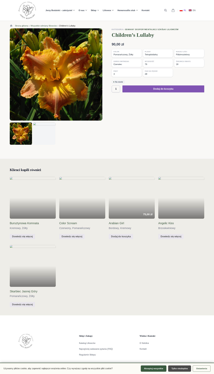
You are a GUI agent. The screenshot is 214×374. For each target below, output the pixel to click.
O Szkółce (144, 343)
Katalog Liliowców (87, 343)
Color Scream (68, 223)
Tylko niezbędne (179, 368)
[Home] (11, 25)
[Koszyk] (173, 10)
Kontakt (146, 10)
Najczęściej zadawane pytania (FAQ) (96, 349)
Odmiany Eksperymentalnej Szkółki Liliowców (151, 29)
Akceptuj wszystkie (153, 368)
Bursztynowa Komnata (24, 223)
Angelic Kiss (166, 223)
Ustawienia (201, 368)
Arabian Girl (116, 223)
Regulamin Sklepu (87, 355)
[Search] (165, 10)
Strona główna (21, 26)
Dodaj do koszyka (163, 89)
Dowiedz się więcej (22, 236)
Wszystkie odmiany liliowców (44, 26)
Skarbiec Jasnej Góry (23, 291)
